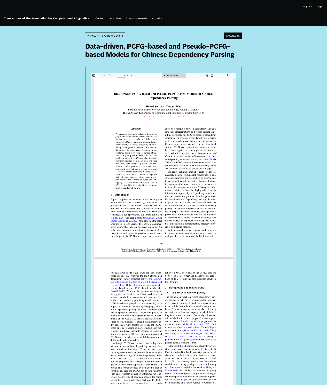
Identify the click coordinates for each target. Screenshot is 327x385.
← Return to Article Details (105, 35)
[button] (157, 18)
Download (234, 35)
